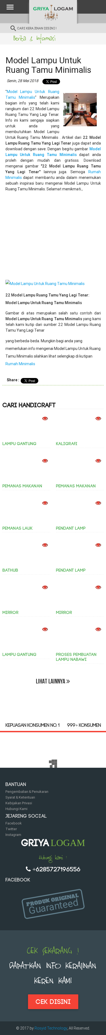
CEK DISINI (53, 1002)
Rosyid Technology (51, 1028)
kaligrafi (66, 443)
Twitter (11, 829)
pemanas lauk (17, 528)
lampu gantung (19, 443)
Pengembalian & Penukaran (26, 791)
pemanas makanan (22, 486)
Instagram (13, 834)
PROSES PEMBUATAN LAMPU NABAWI (76, 657)
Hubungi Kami (16, 808)
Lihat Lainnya (51, 681)
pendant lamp (71, 528)
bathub (10, 570)
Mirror (10, 612)
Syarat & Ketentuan (20, 797)
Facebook (13, 823)
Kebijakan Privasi (18, 803)
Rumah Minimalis (20, 363)
